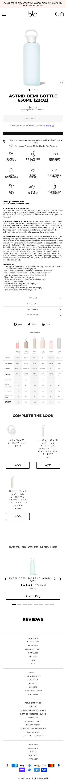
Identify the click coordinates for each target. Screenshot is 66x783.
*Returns (32, 315)
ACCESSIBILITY (33, 732)
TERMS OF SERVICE (33, 721)
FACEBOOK (33, 748)
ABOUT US (33, 683)
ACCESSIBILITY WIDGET (33, 736)
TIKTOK (33, 752)
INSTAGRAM (33, 744)
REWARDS (33, 672)
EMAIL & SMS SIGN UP (33, 676)
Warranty (33, 303)
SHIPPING (33, 707)
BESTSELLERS (33, 642)
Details (33, 298)
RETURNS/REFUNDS (33, 703)
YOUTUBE (33, 755)
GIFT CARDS (33, 653)
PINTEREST (33, 759)
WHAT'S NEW (33, 638)
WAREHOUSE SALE (33, 649)
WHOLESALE (33, 694)
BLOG (33, 664)
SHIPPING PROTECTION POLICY (33, 710)
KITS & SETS (33, 646)
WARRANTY (33, 717)
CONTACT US (33, 680)
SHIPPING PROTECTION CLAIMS (33, 714)
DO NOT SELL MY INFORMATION (33, 729)
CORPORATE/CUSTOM (33, 691)
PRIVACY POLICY (33, 725)
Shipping (24, 110)
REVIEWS (33, 657)
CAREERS (33, 687)
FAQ (33, 660)
